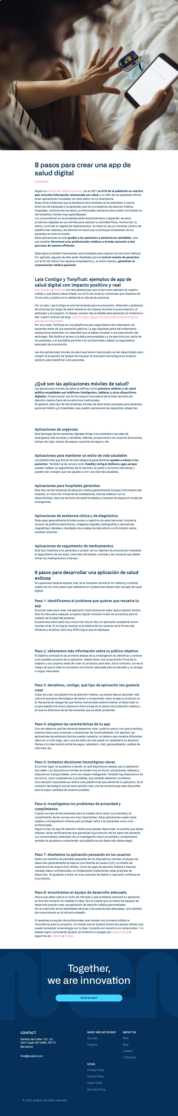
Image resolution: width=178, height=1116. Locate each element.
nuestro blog (120, 932)
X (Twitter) (129, 1057)
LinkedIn (56, 935)
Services (92, 1038)
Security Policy (96, 1089)
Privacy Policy (95, 1069)
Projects (92, 1044)
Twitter (69, 935)
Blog (126, 1044)
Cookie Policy (95, 1076)
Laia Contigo (43, 289)
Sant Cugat (27, 1042)
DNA (126, 1038)
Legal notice (94, 1082)
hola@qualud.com (31, 1056)
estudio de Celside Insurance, (65, 191)
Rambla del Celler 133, (34, 1039)
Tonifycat (59, 289)
